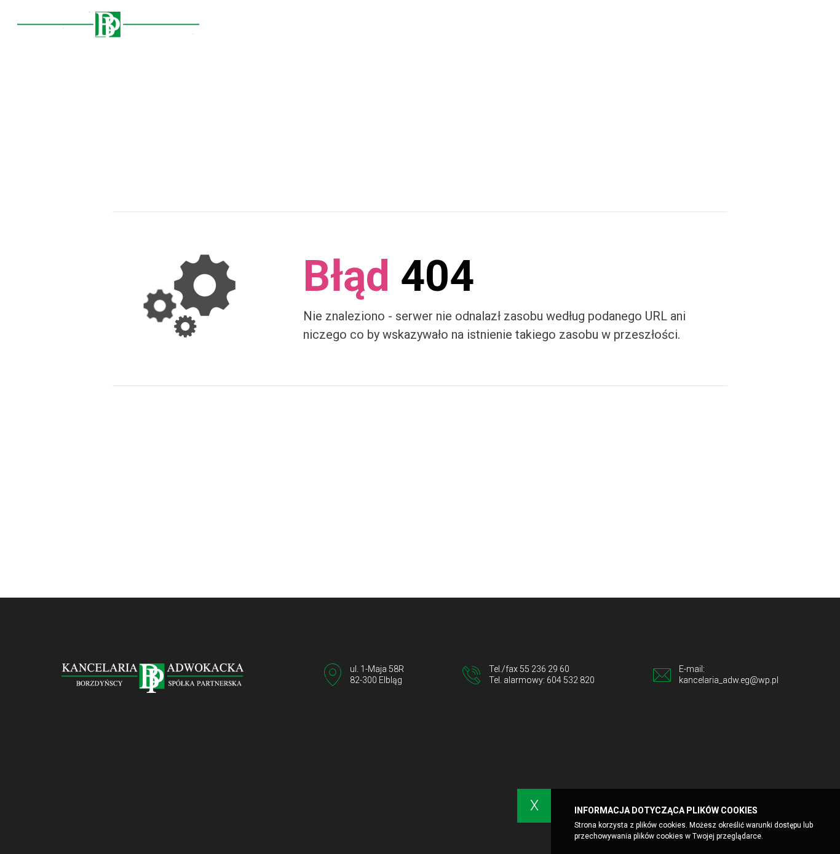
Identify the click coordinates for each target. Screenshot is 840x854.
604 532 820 (571, 680)
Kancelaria (495, 25)
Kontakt (777, 25)
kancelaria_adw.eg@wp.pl (729, 680)
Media (677, 25)
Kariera (724, 25)
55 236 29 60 (544, 669)
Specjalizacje (616, 25)
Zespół (553, 25)
